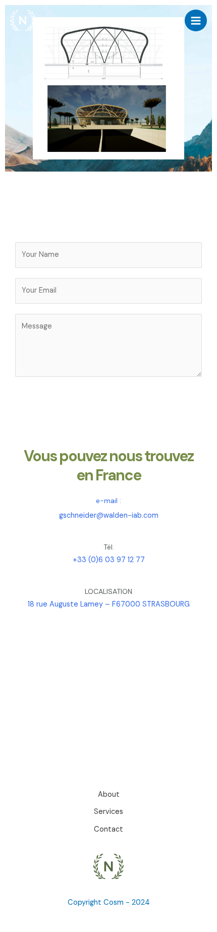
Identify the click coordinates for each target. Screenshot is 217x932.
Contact (108, 829)
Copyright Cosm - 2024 (109, 902)
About (109, 794)
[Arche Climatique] (22, 20)
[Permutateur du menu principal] (196, 21)
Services (108, 811)
